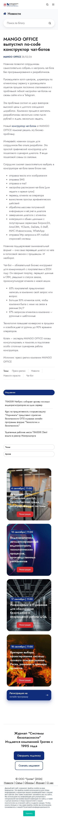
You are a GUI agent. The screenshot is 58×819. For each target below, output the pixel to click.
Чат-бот (29, 375)
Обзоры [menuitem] (29, 783)
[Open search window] (47, 4)
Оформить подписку (29, 755)
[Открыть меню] (53, 4)
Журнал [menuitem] (40, 783)
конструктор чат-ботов (24, 126)
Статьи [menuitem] (19, 783)
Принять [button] (29, 813)
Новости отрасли (11, 375)
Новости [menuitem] (8, 783)
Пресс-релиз (18, 370)
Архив (8, 454)
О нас (50, 783)
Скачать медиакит (29, 765)
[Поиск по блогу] (49, 23)
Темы (7, 447)
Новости (35, 370)
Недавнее (10, 392)
